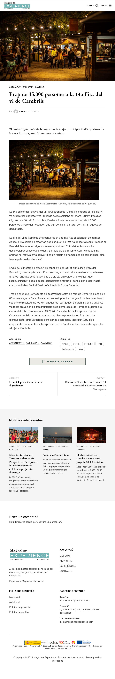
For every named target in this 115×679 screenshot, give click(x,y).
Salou (46, 449)
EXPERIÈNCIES (68, 565)
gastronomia (68, 349)
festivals (88, 344)
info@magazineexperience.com (76, 621)
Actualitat (15, 87)
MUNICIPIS (66, 560)
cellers (76, 344)
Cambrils (39, 87)
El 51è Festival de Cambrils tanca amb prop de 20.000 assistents (90, 458)
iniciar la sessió (24, 521)
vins (81, 349)
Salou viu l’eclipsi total (56, 455)
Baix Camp (28, 87)
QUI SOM (65, 555)
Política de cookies (19, 612)
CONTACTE (66, 571)
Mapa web (14, 597)
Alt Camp (27, 447)
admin (22, 111)
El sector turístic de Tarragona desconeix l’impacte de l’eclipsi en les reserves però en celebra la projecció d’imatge (23, 463)
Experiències (63, 447)
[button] (106, 5)
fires (100, 344)
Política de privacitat (20, 607)
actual (65, 344)
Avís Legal (14, 602)
